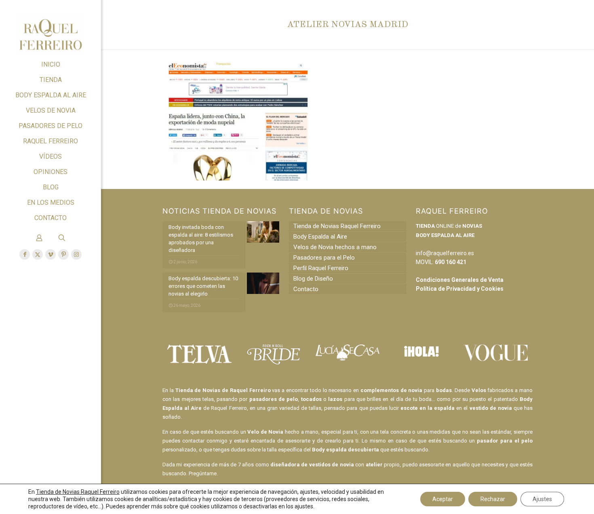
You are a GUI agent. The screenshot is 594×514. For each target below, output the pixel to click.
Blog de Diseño (313, 278)
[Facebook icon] (24, 254)
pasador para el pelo (505, 441)
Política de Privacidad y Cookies (459, 288)
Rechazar (492, 499)
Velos (479, 390)
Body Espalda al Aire (320, 236)
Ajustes (542, 499)
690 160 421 (450, 262)
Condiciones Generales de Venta (459, 280)
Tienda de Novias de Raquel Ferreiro (223, 390)
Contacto (305, 289)
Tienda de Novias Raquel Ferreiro (337, 226)
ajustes (304, 506)
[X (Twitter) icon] (37, 254)
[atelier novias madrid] (238, 178)
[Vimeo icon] (50, 254)
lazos (335, 399)
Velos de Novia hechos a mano (335, 247)
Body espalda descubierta (345, 450)
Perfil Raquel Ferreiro (320, 268)
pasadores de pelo (273, 399)
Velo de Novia (265, 432)
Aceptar (442, 499)
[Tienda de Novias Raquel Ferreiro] (50, 28)
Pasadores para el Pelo (324, 257)
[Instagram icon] (76, 254)
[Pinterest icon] (63, 254)
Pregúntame (203, 473)
